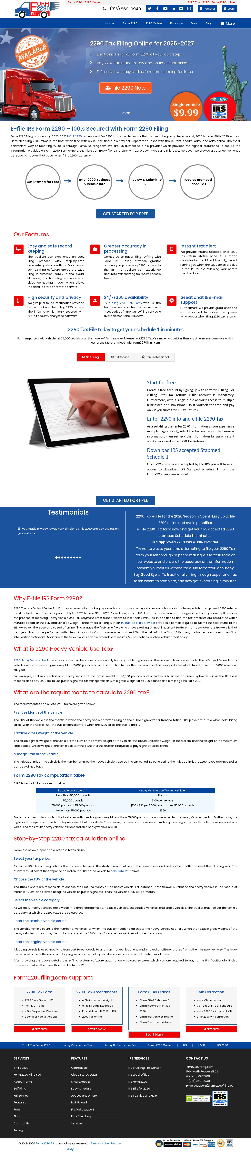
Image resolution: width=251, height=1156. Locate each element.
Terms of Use (100, 1143)
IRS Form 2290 (137, 1082)
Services (77, 1123)
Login (231, 9)
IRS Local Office (138, 1075)
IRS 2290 (222, 1045)
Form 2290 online (223, 2)
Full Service (122, 357)
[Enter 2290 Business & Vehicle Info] (94, 198)
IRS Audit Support (82, 1109)
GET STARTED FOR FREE (125, 214)
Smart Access (81, 1082)
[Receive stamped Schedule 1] (197, 198)
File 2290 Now (129, 87)
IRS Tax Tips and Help (142, 1096)
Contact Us (21, 1123)
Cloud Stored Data (84, 1075)
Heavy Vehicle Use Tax (77, 1045)
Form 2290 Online (160, 1045)
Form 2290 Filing (46, 1143)
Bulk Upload (79, 1102)
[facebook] (157, 9)
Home (109, 23)
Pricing (175, 23)
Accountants (23, 1082)
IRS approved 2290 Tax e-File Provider (185, 542)
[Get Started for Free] (43, 198)
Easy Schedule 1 (82, 1089)
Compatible (79, 1068)
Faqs (194, 23)
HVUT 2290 (74, 136)
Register (209, 9)
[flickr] (181, 9)
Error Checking (81, 1116)
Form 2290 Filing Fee (27, 1075)
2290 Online (93, 2)
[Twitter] (150, 9)
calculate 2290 (121, 871)
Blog (209, 23)
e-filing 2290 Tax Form (125, 303)
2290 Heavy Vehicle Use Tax (33, 660)
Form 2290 (75, 2)
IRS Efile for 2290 (139, 1089)
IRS (185, 1045)
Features (20, 1102)
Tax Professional (157, 357)
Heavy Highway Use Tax (120, 1045)
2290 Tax (194, 2)
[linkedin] (173, 9)
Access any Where (84, 1096)
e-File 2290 (21, 1068)
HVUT (202, 1045)
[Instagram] (189, 9)
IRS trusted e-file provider (138, 623)
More (230, 23)
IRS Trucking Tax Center (144, 1068)
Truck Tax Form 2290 (36, 1045)
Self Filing (92, 357)
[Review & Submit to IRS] (146, 198)
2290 (206, 2)
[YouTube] (165, 9)
